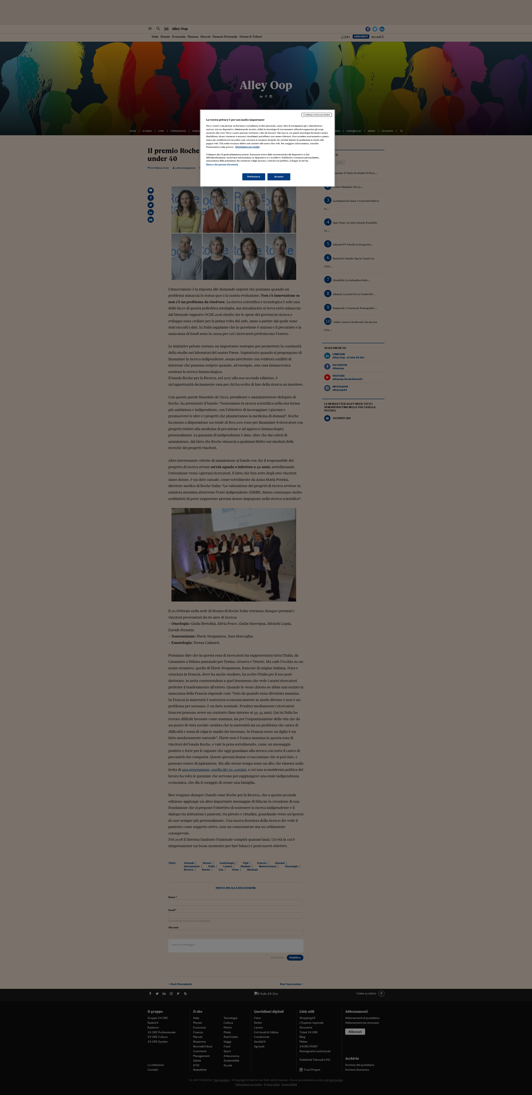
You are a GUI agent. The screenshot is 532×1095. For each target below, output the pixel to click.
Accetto (279, 176)
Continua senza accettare (316, 114)
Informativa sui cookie (247, 147)
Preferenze (253, 176)
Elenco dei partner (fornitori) (222, 164)
